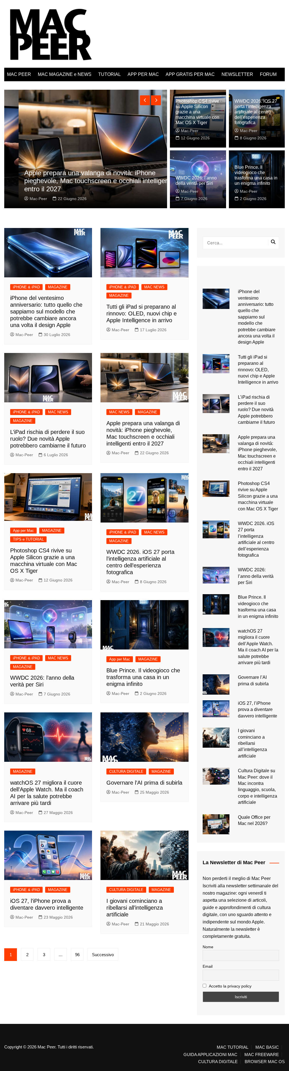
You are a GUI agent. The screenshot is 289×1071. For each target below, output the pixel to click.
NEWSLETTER (237, 74)
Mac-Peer (24, 198)
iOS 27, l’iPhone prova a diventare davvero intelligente (257, 709)
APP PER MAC (143, 74)
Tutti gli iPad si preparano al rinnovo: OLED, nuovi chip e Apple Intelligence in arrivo (141, 313)
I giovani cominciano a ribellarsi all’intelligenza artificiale (134, 908)
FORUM (268, 74)
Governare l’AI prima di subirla (144, 783)
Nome (208, 947)
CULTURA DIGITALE (126, 771)
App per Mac (23, 530)
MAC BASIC (267, 1047)
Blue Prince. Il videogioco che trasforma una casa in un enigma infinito (143, 677)
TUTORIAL (109, 74)
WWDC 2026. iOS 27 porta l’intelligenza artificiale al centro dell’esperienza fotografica (256, 112)
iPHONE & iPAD (26, 287)
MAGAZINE (57, 287)
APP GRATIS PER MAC (190, 74)
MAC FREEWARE (261, 1054)
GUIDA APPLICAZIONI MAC (210, 1054)
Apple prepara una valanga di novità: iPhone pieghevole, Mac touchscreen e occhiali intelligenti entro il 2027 (84, 181)
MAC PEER (19, 74)
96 (77, 954)
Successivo (103, 954)
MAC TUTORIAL (232, 1047)
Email (208, 966)
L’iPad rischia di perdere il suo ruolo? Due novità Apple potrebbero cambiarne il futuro (48, 439)
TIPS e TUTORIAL (28, 539)
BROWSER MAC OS (265, 1061)
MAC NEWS (154, 287)
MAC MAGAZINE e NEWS (64, 74)
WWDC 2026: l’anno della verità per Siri (255, 576)
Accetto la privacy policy (229, 986)
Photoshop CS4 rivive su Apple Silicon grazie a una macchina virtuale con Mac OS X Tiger (197, 112)
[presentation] (145, 100)
